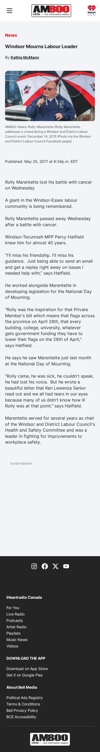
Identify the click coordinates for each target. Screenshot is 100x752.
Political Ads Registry (24, 697)
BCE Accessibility (21, 716)
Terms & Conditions (23, 704)
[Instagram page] (34, 566)
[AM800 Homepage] (51, 10)
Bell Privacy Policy (22, 710)
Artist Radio (16, 627)
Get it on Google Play (24, 675)
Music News (16, 639)
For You (12, 607)
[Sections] (9, 10)
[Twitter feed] (55, 566)
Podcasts (14, 620)
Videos (12, 646)
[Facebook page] (45, 566)
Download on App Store (27, 668)
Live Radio (15, 614)
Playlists (13, 633)
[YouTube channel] (66, 566)
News (11, 35)
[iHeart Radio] (92, 10)
